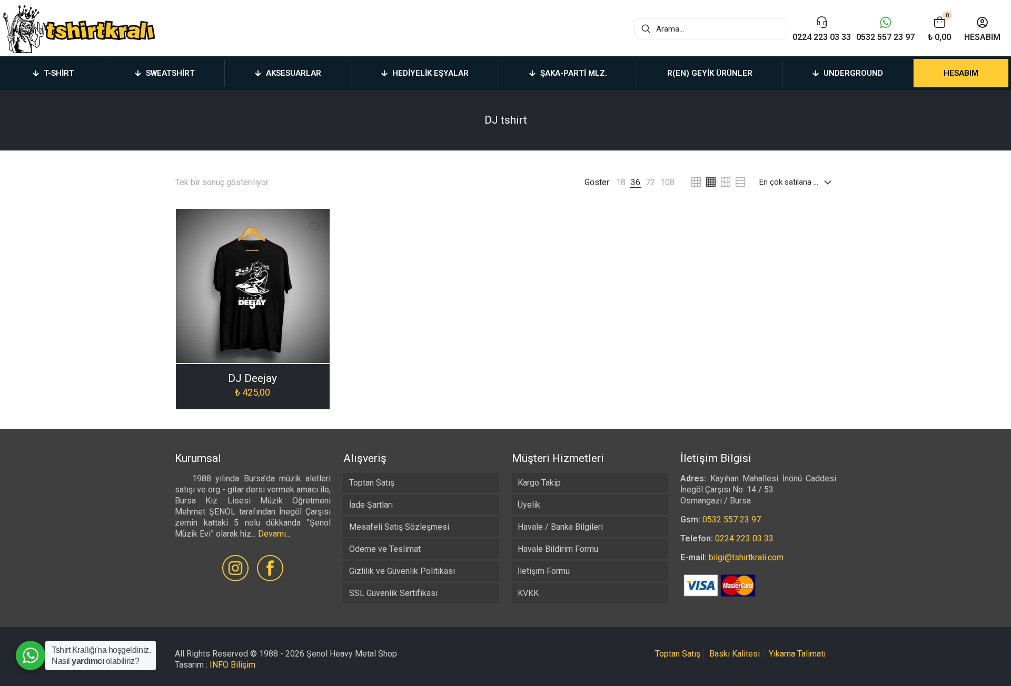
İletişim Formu (544, 571)
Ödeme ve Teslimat (385, 549)
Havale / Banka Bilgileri (560, 527)
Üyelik (529, 505)
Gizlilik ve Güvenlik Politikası (402, 571)
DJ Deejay (252, 378)
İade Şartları (371, 505)
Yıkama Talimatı (797, 654)
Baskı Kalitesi (734, 654)
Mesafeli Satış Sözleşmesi (399, 527)
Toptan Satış (371, 483)
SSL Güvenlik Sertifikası (393, 593)
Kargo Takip (539, 483)
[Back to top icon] (960, 664)
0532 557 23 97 (731, 519)
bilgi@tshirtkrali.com (746, 557)
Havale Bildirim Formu (558, 549)
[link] (621, 182)
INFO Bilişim (232, 665)
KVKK (528, 593)
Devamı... (274, 534)
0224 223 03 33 (744, 538)
